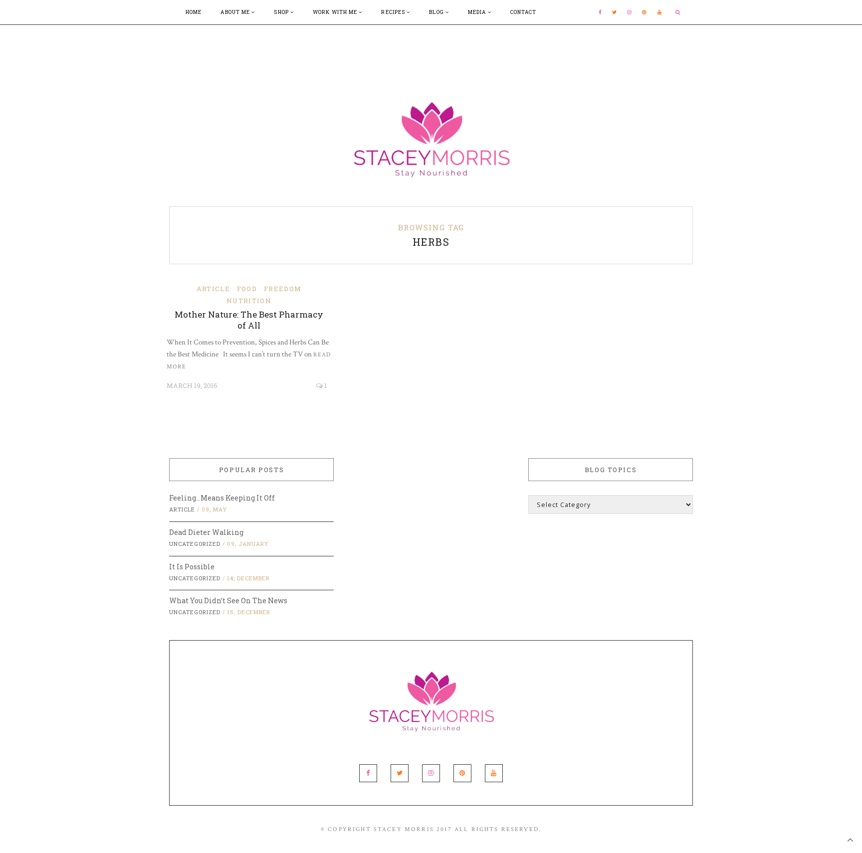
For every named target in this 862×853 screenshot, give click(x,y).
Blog (437, 12)
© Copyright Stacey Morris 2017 (386, 829)
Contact (523, 12)
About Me (235, 12)
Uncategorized (194, 543)
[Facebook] (600, 12)
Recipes (394, 12)
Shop (282, 12)
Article (213, 288)
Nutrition (248, 300)
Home (194, 12)
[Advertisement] (431, 47)
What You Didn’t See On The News (228, 600)
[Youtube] (659, 12)
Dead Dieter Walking (206, 532)
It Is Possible (192, 566)
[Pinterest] (644, 12)
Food (247, 288)
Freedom (282, 288)
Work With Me (336, 12)
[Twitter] (614, 12)
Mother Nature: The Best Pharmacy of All (249, 320)
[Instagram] (629, 12)
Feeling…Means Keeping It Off (222, 498)
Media (478, 12)
